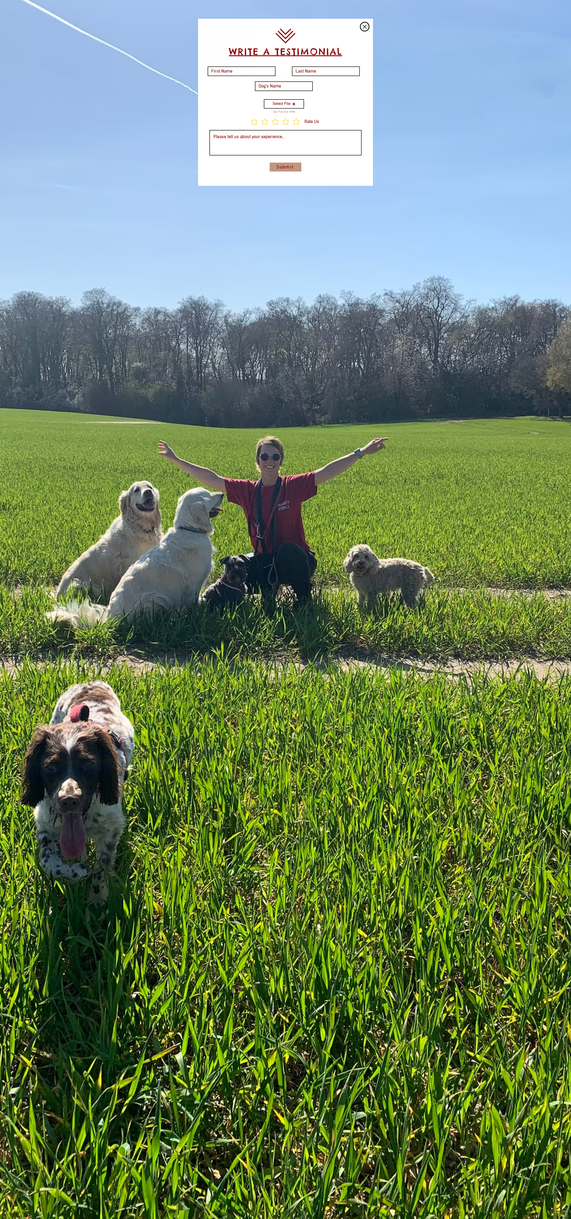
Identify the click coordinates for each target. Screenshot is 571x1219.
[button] (365, 26)
